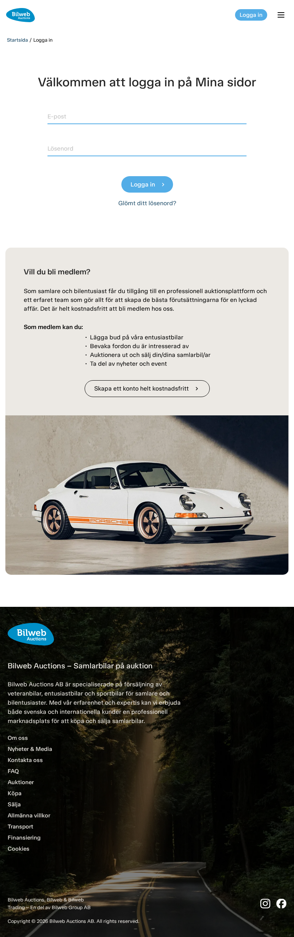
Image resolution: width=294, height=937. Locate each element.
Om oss (18, 737)
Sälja (14, 804)
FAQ (13, 771)
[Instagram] (265, 903)
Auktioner (21, 782)
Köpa (14, 793)
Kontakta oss (25, 760)
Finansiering (24, 837)
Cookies (18, 848)
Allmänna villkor (29, 815)
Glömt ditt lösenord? (147, 203)
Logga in (251, 14)
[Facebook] (281, 903)
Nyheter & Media (30, 749)
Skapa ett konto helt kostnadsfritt (147, 388)
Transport (20, 826)
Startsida (17, 40)
